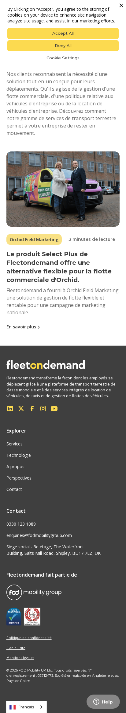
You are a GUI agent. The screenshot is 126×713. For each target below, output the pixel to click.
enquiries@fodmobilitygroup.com (39, 535)
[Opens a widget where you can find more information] (103, 702)
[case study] (63, 189)
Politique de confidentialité (29, 637)
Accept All (63, 33)
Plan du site (15, 647)
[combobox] (26, 707)
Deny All (63, 45)
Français (26, 707)
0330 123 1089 (21, 524)
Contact (14, 489)
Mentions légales (20, 657)
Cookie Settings (63, 57)
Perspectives (18, 478)
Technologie (18, 455)
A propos (15, 466)
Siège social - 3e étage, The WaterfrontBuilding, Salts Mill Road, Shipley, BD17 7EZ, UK (53, 550)
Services (14, 444)
